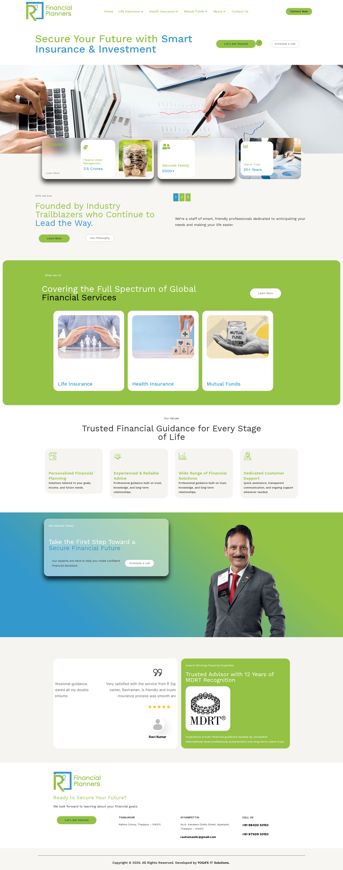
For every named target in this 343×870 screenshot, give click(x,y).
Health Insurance (162, 11)
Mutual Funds (194, 11)
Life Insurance (129, 11)
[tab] (175, 197)
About (217, 11)
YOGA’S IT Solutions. (214, 862)
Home (108, 11)
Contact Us (240, 11)
